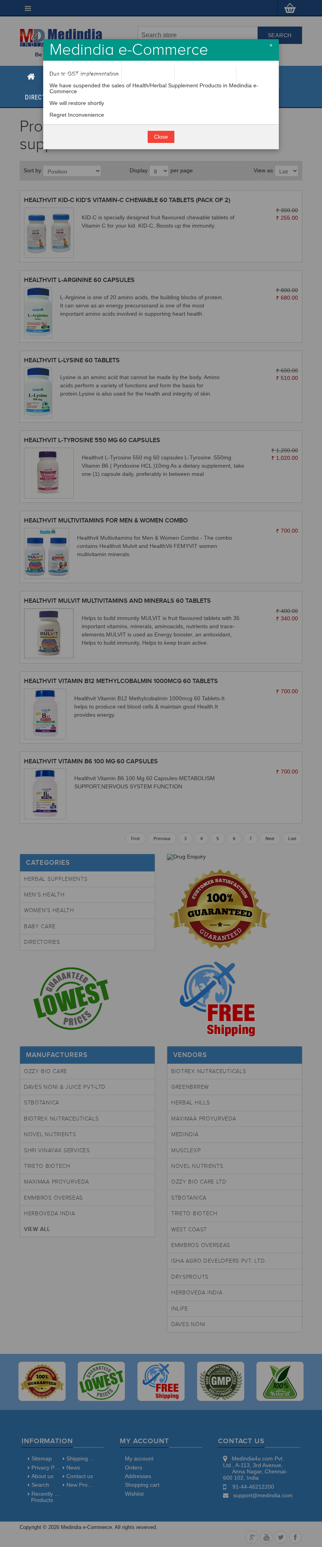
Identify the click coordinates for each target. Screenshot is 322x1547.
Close (161, 137)
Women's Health (205, 76)
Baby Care (258, 76)
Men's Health (148, 76)
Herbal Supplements (82, 76)
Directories (44, 97)
